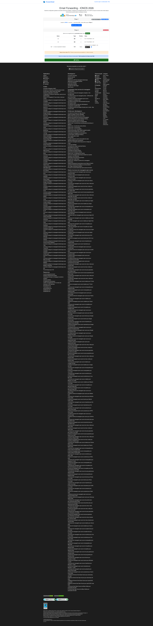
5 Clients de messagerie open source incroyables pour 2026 (79, 549)
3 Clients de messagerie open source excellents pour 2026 (80, 538)
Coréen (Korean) (106, 103)
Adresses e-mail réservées (49, 284)
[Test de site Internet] (49, 599)
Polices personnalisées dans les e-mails (76, 131)
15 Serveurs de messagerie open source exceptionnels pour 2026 (80, 529)
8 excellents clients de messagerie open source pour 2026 (80, 296)
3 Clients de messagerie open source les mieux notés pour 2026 (80, 509)
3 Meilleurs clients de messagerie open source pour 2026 (81, 497)
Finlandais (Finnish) (105, 86)
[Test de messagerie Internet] (62, 599)
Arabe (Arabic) (106, 75)
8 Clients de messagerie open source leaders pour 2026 (80, 526)
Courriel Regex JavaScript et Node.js (75, 134)
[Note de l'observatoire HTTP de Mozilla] (59, 595)
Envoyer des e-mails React (73, 159)
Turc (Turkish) (105, 119)
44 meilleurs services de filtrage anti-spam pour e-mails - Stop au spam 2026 (81, 108)
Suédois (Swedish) (105, 115)
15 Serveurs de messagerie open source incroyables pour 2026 (80, 466)
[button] (91, 47)
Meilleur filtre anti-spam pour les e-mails (76, 116)
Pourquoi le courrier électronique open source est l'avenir (80, 167)
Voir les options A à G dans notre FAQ (86, 56)
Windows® (45, 77)
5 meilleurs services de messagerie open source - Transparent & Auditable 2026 (78, 99)
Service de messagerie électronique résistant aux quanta (80, 154)
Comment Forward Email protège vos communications (79, 164)
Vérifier (88, 33)
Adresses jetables (47, 280)
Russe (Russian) (106, 110)
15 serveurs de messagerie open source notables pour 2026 (81, 218)
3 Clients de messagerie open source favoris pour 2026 (80, 561)
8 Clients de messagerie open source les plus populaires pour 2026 (80, 515)
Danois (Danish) (106, 80)
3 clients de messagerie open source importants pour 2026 (79, 244)
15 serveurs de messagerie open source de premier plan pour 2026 (81, 420)
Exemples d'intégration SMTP (49, 88)
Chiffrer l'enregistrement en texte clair (52, 282)
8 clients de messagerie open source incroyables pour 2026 (79, 307)
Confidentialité (104, 1)
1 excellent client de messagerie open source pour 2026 (81, 215)
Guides (45, 86)
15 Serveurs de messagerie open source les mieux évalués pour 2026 (80, 517)
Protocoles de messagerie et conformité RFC (77, 133)
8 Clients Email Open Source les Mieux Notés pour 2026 (78, 589)
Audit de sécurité (71, 77)
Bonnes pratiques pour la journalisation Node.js (78, 118)
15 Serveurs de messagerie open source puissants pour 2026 (79, 489)
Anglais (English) (106, 84)
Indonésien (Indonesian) (105, 97)
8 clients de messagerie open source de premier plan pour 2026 (80, 423)
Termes (96, 94)
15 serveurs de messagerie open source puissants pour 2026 (79, 408)
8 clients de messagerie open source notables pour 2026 (80, 302)
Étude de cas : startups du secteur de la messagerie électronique (79, 161)
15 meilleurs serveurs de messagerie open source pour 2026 (79, 172)
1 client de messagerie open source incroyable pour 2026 (80, 227)
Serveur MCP (71, 137)
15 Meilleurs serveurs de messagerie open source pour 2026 (79, 494)
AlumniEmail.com (47, 285)
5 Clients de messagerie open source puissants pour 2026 (80, 492)
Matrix (97, 80)
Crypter (87, 47)
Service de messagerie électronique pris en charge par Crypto (79, 142)
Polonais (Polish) (106, 107)
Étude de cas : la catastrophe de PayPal (76, 153)
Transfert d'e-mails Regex (73, 85)
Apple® (45, 75)
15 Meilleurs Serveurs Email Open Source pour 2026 (80, 575)
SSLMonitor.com (46, 291)
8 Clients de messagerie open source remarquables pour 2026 (80, 463)
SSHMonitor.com (47, 290)
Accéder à (105, 19)
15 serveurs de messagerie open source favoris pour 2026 (80, 236)
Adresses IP (70, 78)
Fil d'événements (98, 87)
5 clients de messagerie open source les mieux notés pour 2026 (80, 198)
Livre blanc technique (72, 75)
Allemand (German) (105, 91)
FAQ (109, 1)
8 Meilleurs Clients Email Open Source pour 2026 (80, 578)
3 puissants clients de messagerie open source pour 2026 (80, 330)
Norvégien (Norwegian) (105, 105)
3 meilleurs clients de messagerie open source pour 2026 (80, 336)
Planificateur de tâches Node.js (74, 150)
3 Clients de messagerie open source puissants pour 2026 (80, 572)
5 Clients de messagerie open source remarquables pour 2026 (80, 543)
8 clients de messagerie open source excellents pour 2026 (80, 377)
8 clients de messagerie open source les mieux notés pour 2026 (80, 267)
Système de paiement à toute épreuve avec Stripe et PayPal (80, 163)
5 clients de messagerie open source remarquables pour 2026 (80, 210)
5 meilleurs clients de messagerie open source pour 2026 (80, 233)
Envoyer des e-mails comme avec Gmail (51, 91)
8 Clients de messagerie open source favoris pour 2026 (80, 480)
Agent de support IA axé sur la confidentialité (77, 121)
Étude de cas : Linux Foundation (74, 128)
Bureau (46, 81)
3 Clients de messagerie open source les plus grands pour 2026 (80, 555)
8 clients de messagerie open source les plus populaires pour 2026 (81, 273)
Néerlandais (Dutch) (105, 82)
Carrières (97, 103)
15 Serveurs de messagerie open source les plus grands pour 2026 (81, 471)
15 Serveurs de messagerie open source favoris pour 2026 (80, 477)
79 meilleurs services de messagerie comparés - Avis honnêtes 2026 (79, 93)
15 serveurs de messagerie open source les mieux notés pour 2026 (81, 184)
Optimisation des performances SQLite (76, 157)
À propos (97, 90)
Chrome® (47, 82)
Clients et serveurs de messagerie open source (80, 170)
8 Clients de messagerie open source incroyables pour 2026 (80, 469)
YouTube (98, 81)
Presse (96, 101)
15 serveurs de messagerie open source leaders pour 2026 (80, 201)
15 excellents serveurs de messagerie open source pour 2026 (79, 213)
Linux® (46, 80)
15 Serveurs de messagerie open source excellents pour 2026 (81, 535)
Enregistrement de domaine (49, 281)
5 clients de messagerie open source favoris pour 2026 (80, 319)
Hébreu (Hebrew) (106, 93)
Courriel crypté (97, 1)
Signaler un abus (97, 99)
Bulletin (98, 75)
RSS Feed (98, 82)
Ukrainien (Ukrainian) (105, 121)
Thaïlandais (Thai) (105, 117)
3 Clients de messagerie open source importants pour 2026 (79, 566)
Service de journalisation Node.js (75, 151)
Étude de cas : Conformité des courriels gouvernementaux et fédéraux (80, 123)
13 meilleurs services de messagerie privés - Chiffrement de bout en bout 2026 (80, 96)
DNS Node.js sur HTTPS (73, 147)
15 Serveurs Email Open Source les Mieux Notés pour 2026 (79, 587)
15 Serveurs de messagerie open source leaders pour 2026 (81, 523)
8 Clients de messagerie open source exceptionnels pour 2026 (80, 532)
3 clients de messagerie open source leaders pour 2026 (80, 284)
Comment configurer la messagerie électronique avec (54, 100)
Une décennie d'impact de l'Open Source (76, 113)
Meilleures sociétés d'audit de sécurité (76, 120)
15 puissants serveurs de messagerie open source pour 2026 (79, 247)
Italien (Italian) (105, 99)
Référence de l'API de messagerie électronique (78, 80)
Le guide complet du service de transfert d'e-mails (78, 139)
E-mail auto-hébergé (72, 82)
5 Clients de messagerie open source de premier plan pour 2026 (80, 503)
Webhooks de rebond (72, 84)
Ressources (46, 272)
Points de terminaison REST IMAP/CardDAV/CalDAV (79, 130)
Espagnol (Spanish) (105, 112)
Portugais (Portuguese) (105, 109)
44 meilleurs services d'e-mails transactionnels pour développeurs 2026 (79, 102)
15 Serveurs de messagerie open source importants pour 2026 (80, 483)
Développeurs (71, 74)
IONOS (66, 22)
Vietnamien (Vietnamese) (105, 124)
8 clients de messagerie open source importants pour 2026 (80, 405)
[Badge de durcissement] (45, 605)
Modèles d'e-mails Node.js (73, 149)
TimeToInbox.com (47, 287)
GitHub (97, 77)
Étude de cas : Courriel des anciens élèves (77, 126)
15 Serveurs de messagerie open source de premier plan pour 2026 (80, 500)
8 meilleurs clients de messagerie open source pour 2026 (79, 175)
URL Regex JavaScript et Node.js (75, 166)
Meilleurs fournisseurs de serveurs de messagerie (78, 117)
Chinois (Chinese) (105, 77)
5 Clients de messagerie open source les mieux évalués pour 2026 (81, 520)
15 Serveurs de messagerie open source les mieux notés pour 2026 (80, 506)
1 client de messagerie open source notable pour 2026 (80, 221)
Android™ (47, 78)
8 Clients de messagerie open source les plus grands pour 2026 (80, 474)
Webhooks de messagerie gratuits (75, 81)
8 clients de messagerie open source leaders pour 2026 (80, 446)
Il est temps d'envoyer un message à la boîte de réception (53, 277)
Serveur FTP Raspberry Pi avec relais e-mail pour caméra (53, 97)
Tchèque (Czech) (106, 79)
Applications (46, 74)
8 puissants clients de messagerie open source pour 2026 (80, 250)
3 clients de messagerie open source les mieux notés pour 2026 (80, 187)
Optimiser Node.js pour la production (75, 140)
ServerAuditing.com (47, 288)
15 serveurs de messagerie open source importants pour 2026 (80, 241)
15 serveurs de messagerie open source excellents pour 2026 (79, 374)
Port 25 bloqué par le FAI (48, 269)
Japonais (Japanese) (105, 101)
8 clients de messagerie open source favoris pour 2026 (80, 238)
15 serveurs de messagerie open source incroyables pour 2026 (80, 224)
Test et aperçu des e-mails (73, 136)
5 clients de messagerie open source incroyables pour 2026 (79, 388)
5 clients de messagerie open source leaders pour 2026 (80, 204)
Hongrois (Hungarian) (105, 95)
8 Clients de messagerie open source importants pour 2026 (80, 486)
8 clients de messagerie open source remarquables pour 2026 (80, 290)
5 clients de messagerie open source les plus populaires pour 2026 (81, 192)
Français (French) (104, 88)
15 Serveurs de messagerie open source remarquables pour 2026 (80, 460)
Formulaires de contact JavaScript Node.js (77, 146)
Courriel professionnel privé (49, 274)
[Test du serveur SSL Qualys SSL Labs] (48, 595)
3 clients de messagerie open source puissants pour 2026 (80, 411)
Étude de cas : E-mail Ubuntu (74, 127)
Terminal (46, 84)
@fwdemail (98, 78)
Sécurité (96, 91)
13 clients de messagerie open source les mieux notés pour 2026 (80, 279)
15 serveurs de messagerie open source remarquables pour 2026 (80, 207)
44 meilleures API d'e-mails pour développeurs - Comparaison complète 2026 (78, 105)
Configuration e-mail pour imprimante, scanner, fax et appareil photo (54, 95)
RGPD (96, 95)
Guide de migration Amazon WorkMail (76, 114)
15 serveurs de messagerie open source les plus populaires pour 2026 (80, 190)
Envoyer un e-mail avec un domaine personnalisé (53, 90)
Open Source (70, 87)
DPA (96, 97)
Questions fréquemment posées (77, 69)
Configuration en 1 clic (96, 19)
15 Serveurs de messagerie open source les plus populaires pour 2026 (80, 512)
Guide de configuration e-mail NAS (50, 93)
